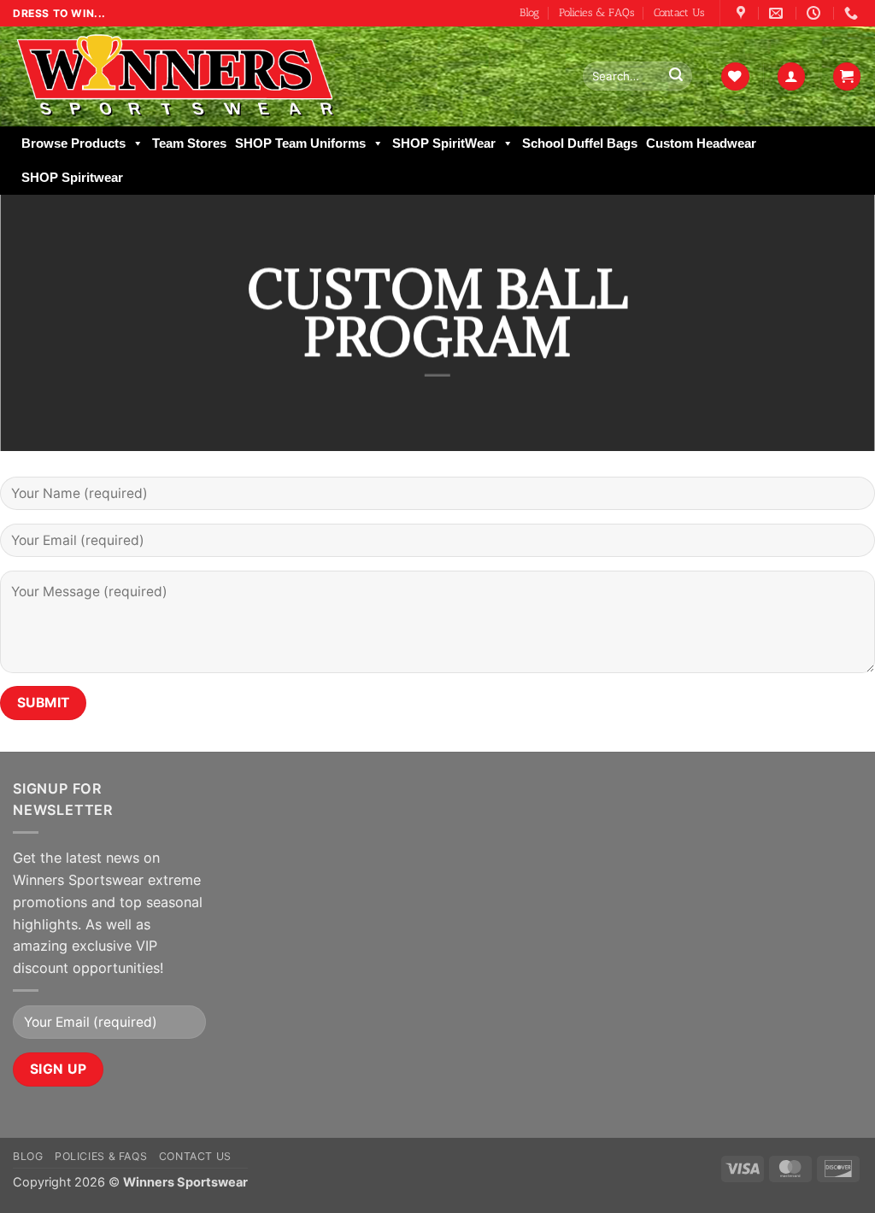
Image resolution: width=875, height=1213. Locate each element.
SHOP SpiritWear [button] (444, 143)
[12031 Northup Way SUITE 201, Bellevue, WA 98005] (743, 13)
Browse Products (73, 143)
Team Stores (189, 143)
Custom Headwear (701, 143)
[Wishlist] (735, 76)
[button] (791, 76)
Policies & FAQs (596, 12)
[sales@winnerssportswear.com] (778, 13)
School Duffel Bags (579, 143)
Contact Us (679, 12)
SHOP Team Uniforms (300, 143)
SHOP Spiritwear (72, 177)
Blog (529, 12)
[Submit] (675, 76)
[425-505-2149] (853, 13)
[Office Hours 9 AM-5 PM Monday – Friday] (816, 13)
